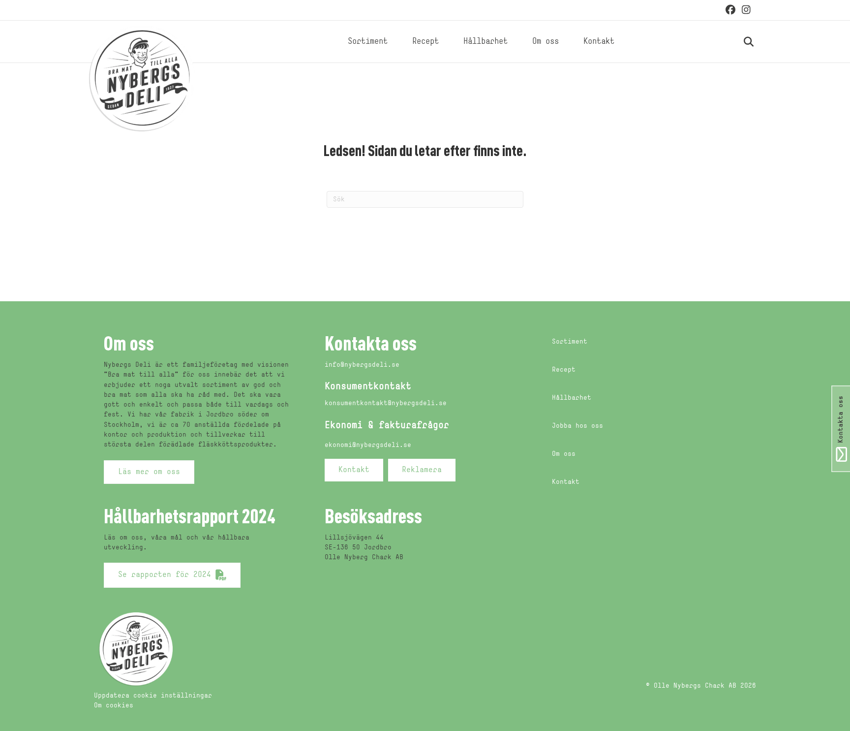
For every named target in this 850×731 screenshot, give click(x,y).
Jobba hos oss (577, 426)
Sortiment (368, 41)
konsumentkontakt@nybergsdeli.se (386, 403)
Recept (425, 41)
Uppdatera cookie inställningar (153, 695)
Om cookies (113, 705)
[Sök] (737, 42)
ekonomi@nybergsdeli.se (368, 445)
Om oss (545, 41)
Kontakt (598, 41)
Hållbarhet (485, 41)
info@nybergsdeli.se (362, 365)
